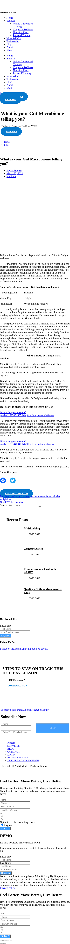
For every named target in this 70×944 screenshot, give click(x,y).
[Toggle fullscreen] (4, 940)
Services (11, 20)
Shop (9, 50)
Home (10, 17)
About (10, 47)
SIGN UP (5, 636)
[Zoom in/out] (1, 940)
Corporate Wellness (23, 29)
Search (3, 505)
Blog (9, 44)
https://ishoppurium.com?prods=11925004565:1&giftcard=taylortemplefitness (27, 414)
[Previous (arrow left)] (1, 943)
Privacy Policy (7, 888)
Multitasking (32, 528)
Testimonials (13, 41)
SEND (53, 728)
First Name (5, 625)
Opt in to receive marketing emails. (18, 822)
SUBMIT (5, 828)
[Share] (8, 940)
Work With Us (14, 38)
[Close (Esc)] (11, 940)
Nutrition (11, 176)
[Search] (39, 506)
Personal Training (22, 35)
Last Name (5, 863)
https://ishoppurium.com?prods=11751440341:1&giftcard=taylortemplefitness (27, 442)
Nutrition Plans (20, 32)
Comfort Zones (33, 548)
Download (5, 873)
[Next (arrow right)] (4, 943)
